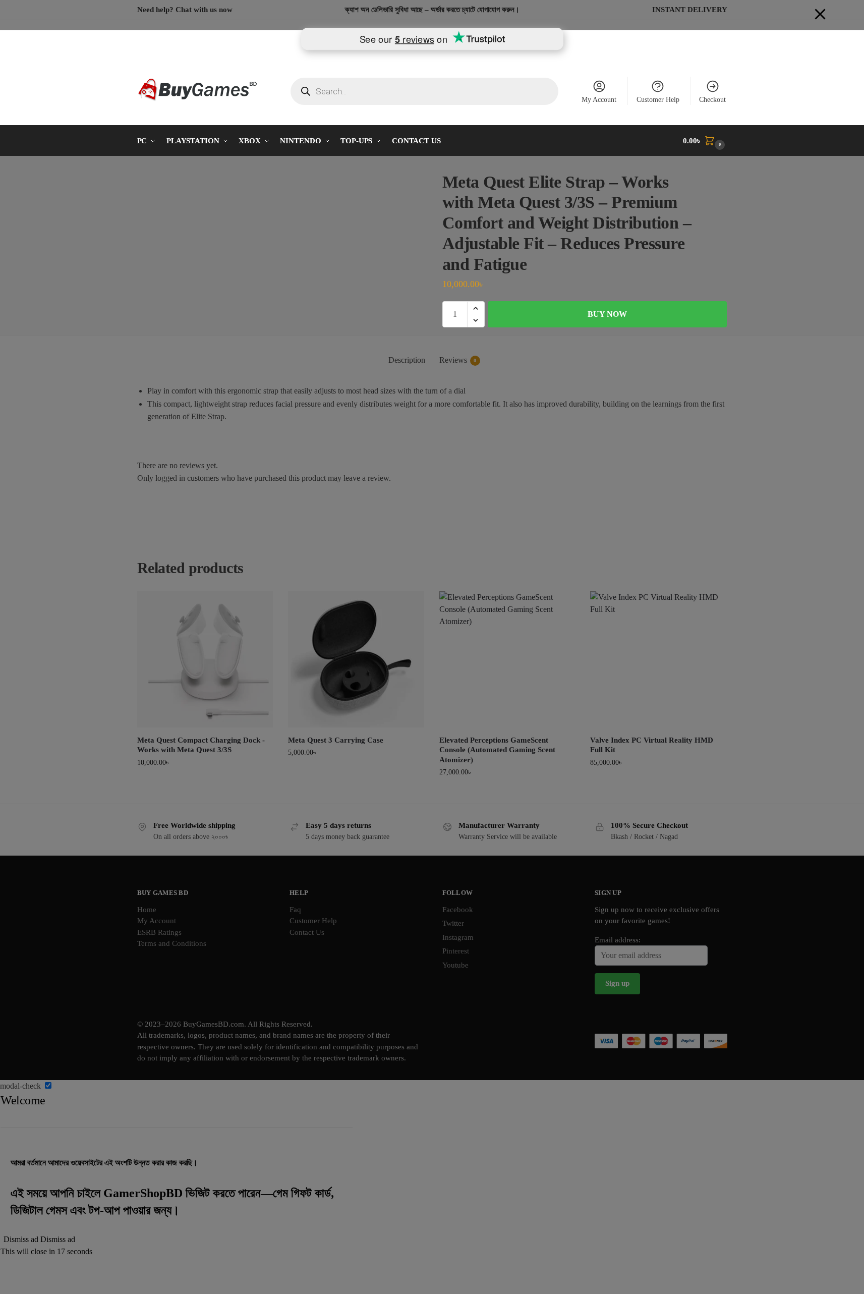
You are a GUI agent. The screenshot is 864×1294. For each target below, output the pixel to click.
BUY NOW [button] (205, 783)
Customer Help (658, 99)
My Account (599, 99)
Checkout (712, 99)
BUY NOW (607, 314)
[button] (705, 141)
